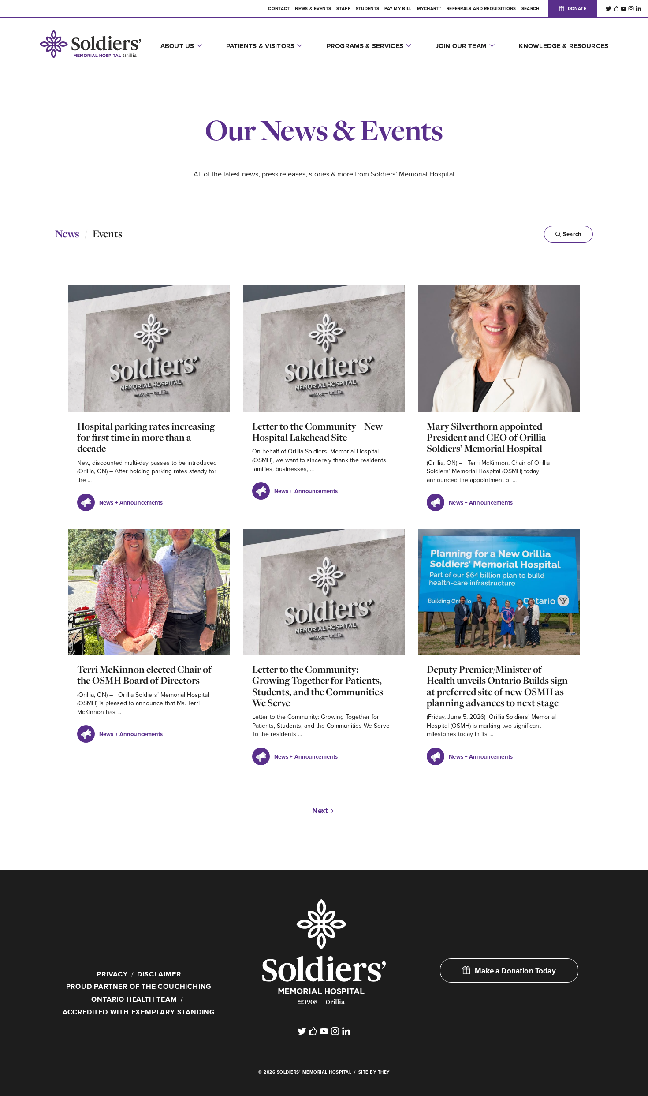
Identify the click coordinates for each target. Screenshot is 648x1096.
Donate (577, 8)
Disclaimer (159, 974)
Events (108, 233)
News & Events (313, 8)
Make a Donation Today (515, 971)
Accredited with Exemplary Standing (139, 1012)
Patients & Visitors (260, 46)
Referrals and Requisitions (481, 8)
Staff (343, 8)
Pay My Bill (397, 8)
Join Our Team (461, 46)
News (67, 233)
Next (320, 810)
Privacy (112, 974)
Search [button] (530, 8)
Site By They (374, 1072)
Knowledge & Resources (563, 46)
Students (367, 8)
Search (572, 234)
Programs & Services (365, 46)
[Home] (324, 952)
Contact (279, 8)
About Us (177, 46)
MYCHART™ (429, 8)
